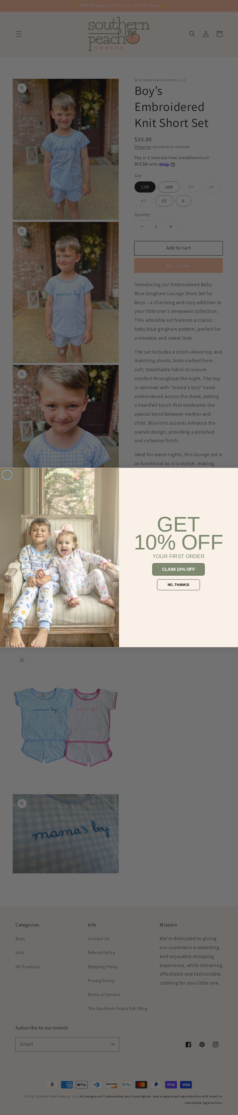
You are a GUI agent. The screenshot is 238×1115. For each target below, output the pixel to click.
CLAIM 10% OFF (178, 569)
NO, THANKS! (179, 585)
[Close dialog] (7, 475)
